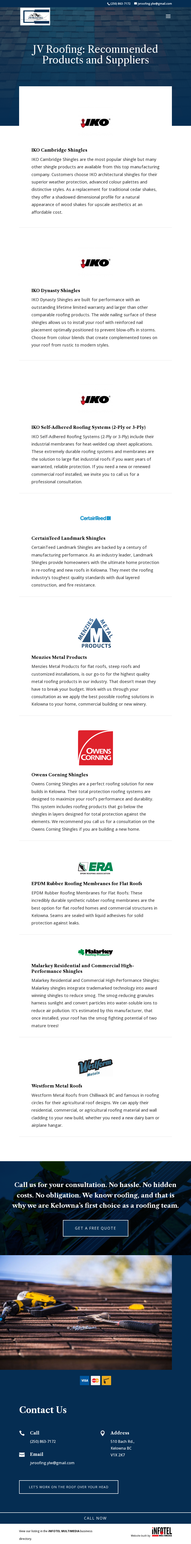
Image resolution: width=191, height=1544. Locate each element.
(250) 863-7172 (120, 4)
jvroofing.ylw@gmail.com (52, 1462)
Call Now (95, 1518)
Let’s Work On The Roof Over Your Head (69, 1487)
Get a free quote (95, 1228)
